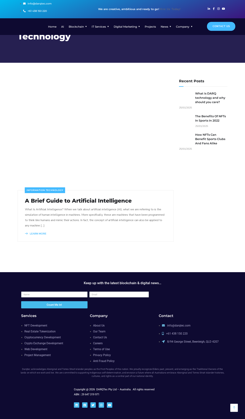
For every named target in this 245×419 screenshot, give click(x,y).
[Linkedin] (76, 405)
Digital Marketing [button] (125, 26)
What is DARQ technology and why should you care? (210, 98)
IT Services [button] (99, 26)
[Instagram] (218, 8)
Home (52, 26)
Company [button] (182, 26)
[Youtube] (223, 8)
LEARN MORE (37, 233)
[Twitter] (93, 405)
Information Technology (45, 190)
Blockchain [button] (76, 26)
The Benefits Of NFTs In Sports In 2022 (210, 118)
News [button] (164, 26)
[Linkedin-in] (209, 8)
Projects (150, 26)
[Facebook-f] (213, 8)
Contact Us (221, 26)
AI (62, 26)
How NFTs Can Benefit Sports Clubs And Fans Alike (210, 139)
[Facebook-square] (85, 405)
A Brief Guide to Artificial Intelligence (78, 201)
